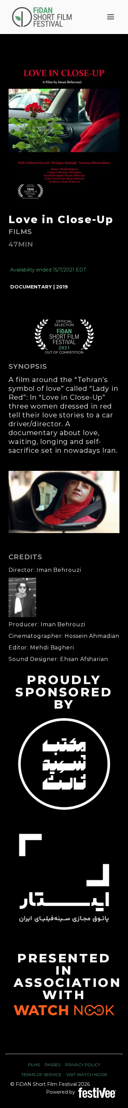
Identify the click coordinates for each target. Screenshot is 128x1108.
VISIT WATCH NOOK (86, 1074)
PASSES (52, 1064)
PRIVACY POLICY (82, 1064)
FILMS (34, 1064)
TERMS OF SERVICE (41, 1074)
